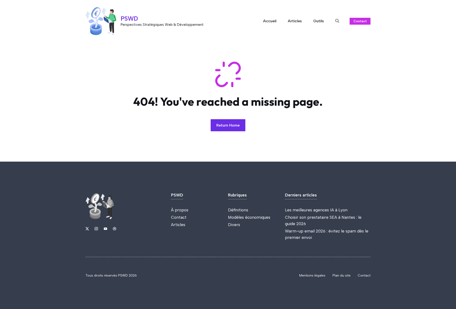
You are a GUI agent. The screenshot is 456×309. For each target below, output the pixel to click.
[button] (337, 21)
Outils (318, 21)
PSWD (129, 18)
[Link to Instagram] (96, 228)
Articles (295, 21)
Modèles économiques (249, 217)
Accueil (269, 21)
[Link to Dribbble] (114, 228)
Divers (234, 224)
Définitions (238, 210)
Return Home (228, 125)
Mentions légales (312, 275)
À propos (179, 210)
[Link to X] (87, 228)
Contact (360, 21)
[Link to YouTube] (105, 228)
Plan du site (341, 275)
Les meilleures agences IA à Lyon (316, 210)
